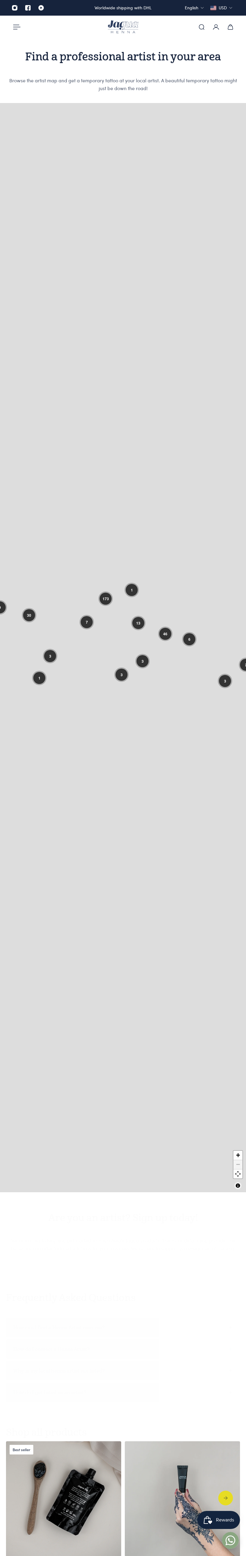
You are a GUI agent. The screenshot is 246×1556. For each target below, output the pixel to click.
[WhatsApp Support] (230, 1540)
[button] (29, 615)
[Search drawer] (201, 27)
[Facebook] (27, 7)
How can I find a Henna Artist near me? (58, 1327)
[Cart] (230, 27)
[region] (123, 647)
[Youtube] (41, 7)
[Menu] (16, 27)
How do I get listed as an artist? (49, 1392)
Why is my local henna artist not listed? (59, 1371)
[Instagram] (14, 7)
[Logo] (123, 27)
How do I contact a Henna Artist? (51, 1349)
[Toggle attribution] (238, 1185)
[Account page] (216, 27)
